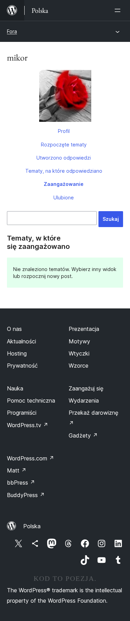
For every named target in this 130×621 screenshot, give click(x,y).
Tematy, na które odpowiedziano (63, 171)
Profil (64, 131)
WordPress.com (30, 458)
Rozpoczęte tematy (64, 144)
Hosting (17, 353)
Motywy (79, 341)
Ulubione (63, 197)
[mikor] (65, 97)
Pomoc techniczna (31, 400)
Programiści (21, 412)
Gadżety (83, 435)
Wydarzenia (84, 400)
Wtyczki (79, 353)
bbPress (21, 482)
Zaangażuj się (86, 388)
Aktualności (21, 341)
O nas (14, 328)
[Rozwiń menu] (119, 10)
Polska (32, 526)
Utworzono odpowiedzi (63, 158)
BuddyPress (26, 495)
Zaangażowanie (64, 184)
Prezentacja (84, 328)
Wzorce (78, 365)
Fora (12, 31)
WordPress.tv (27, 425)
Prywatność (22, 365)
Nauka (15, 388)
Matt (16, 470)
